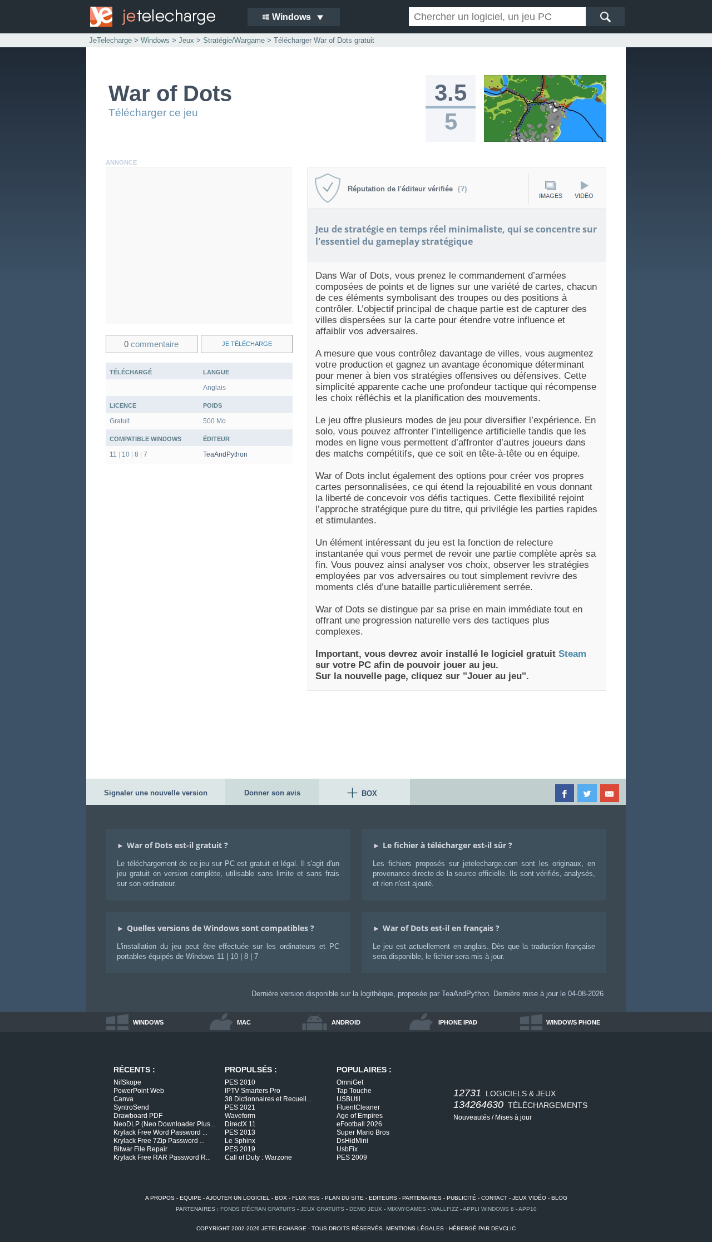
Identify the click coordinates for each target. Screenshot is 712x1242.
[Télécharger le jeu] (545, 140)
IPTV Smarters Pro (252, 1091)
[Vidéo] (583, 189)
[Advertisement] (199, 246)
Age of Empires (360, 1116)
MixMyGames (406, 1209)
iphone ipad (457, 1022)
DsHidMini (352, 1141)
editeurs (383, 1198)
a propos (160, 1198)
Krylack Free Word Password (160, 1132)
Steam (572, 654)
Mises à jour (513, 1117)
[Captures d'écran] (550, 189)
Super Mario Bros (363, 1132)
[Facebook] (565, 793)
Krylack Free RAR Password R (162, 1157)
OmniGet (350, 1082)
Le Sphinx (240, 1141)
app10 (527, 1209)
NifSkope (127, 1082)
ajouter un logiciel (238, 1198)
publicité (461, 1198)
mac (244, 1022)
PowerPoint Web (138, 1091)
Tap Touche (354, 1091)
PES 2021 (240, 1107)
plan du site (344, 1198)
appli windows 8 (488, 1209)
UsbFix (347, 1149)
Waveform (240, 1116)
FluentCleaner (358, 1107)
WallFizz (444, 1209)
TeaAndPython (225, 454)
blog (559, 1198)
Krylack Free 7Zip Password (159, 1141)
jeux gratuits (322, 1209)
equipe (190, 1198)
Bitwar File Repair (140, 1149)
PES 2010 (240, 1082)
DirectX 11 (240, 1124)
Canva (123, 1099)
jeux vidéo (529, 1198)
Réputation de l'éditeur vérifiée (402, 189)
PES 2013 (240, 1132)
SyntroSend (131, 1107)
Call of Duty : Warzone (258, 1157)
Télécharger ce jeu (153, 112)
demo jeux (365, 1209)
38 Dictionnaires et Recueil (268, 1099)
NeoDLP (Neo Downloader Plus (164, 1124)
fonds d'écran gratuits (257, 1209)
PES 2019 (240, 1149)
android (346, 1022)
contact (494, 1198)
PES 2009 (352, 1157)
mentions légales (415, 1228)
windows (148, 1022)
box (281, 1198)
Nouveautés (471, 1117)
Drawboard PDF (137, 1116)
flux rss (306, 1198)
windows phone (573, 1022)
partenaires (422, 1198)
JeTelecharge (110, 40)
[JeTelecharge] (161, 16)
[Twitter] (587, 793)
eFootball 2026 (359, 1124)
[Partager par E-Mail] (610, 793)
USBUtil (348, 1099)
